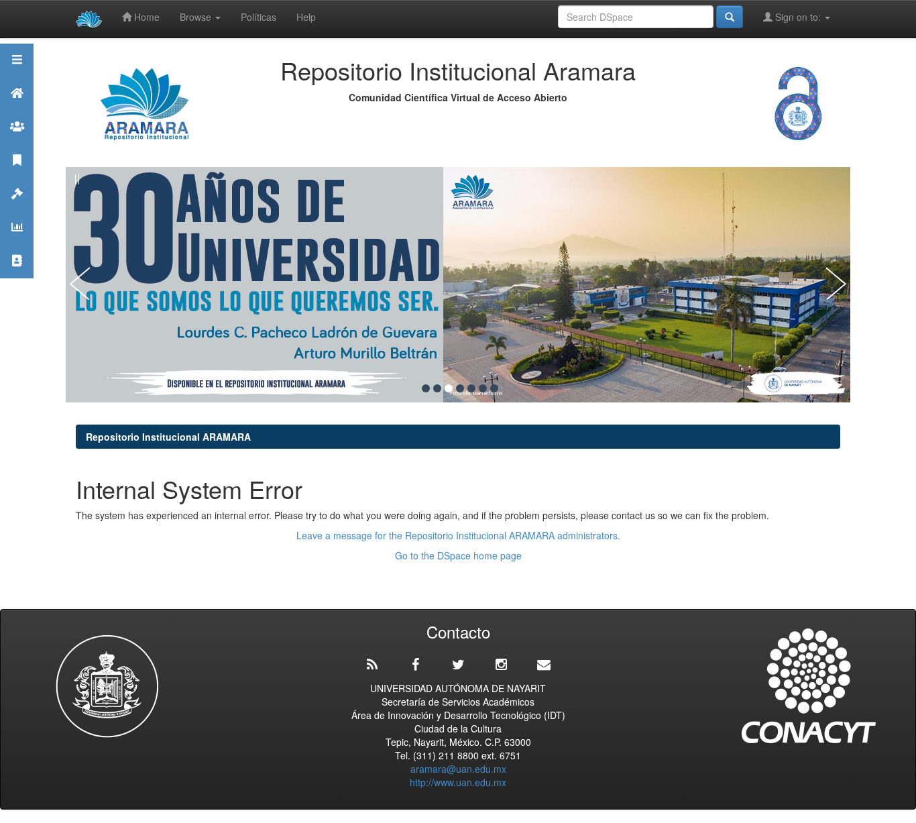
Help (306, 16)
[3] (449, 388)
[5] (471, 388)
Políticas (258, 16)
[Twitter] (458, 664)
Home (145, 16)
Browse (197, 16)
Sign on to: (797, 16)
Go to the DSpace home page (458, 555)
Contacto (17, 277)
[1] (426, 388)
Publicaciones (17, 177)
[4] (460, 388)
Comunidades (17, 143)
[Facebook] (415, 664)
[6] (483, 388)
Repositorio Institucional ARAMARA (168, 436)
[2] (437, 388)
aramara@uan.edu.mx (458, 768)
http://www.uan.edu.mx (458, 782)
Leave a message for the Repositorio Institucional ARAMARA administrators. (458, 535)
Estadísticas (17, 244)
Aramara (17, 110)
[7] (494, 388)
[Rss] (372, 664)
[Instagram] (501, 664)
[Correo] (544, 664)
